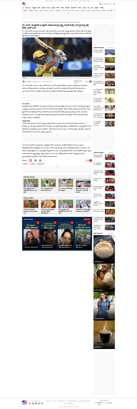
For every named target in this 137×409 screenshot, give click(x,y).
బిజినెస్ (62, 7)
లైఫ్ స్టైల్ (53, 7)
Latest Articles (98, 47)
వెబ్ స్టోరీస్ (67, 7)
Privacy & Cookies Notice (84, 401)
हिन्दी (51, 0)
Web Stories (97, 233)
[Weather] (102, 4)
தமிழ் (76, 0)
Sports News (32, 22)
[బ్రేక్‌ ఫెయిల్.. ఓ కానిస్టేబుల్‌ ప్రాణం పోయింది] (83, 235)
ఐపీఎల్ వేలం (32, 163)
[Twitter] (33, 403)
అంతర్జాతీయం (58, 10)
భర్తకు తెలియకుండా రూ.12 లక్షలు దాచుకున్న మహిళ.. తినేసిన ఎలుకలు (47, 246)
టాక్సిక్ (40, 10)
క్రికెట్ (39, 7)
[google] (79, 81)
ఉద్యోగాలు (26, 10)
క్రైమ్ (92, 7)
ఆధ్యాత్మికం (96, 7)
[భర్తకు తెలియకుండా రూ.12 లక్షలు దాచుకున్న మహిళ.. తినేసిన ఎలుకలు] (48, 235)
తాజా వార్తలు (27, 7)
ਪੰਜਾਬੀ (72, 0)
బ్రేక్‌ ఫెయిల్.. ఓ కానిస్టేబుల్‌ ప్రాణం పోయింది (81, 246)
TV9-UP (88, 0)
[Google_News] (35, 160)
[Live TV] (107, 4)
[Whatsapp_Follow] (40, 160)
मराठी (60, 0)
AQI (105, 3)
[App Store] (109, 404)
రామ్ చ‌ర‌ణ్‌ (88, 10)
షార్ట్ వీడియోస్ (73, 7)
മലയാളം (80, 0)
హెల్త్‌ (88, 7)
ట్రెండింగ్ (84, 7)
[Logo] (23, 3)
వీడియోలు (52, 10)
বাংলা (69, 0)
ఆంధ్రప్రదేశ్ (43, 7)
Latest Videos (98, 152)
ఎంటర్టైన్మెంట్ (34, 7)
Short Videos (28, 219)
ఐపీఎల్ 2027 (25, 163)
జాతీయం (80, 7)
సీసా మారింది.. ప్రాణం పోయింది (31, 247)
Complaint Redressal (72, 401)
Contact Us (48, 401)
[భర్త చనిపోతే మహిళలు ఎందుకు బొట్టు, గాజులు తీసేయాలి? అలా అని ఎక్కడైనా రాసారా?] (65, 235)
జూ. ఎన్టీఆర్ (81, 10)
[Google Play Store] (99, 404)
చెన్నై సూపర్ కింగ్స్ (40, 163)
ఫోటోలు (58, 7)
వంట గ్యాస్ (64, 10)
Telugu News (25, 22)
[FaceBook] (30, 403)
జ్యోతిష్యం (31, 10)
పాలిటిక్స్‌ (101, 7)
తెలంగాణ (48, 7)
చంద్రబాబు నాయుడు (96, 10)
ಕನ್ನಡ (56, 0)
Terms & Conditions (68, 403)
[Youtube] (30, 160)
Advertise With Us (62, 401)
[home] (23, 7)
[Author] (23, 81)
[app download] (100, 4)
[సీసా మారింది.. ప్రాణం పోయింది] (31, 235)
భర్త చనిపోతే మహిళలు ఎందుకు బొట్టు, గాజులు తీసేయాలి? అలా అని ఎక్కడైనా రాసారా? (65, 246)
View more (86, 219)
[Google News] (42, 403)
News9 (47, 0)
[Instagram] (36, 403)
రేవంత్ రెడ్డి (103, 10)
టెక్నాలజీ (36, 10)
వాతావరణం (45, 10)
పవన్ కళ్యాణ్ (109, 10)
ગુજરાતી (65, 0)
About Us (54, 401)
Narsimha (28, 81)
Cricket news (39, 22)
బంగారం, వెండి (71, 10)
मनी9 (85, 0)
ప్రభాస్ (76, 10)
